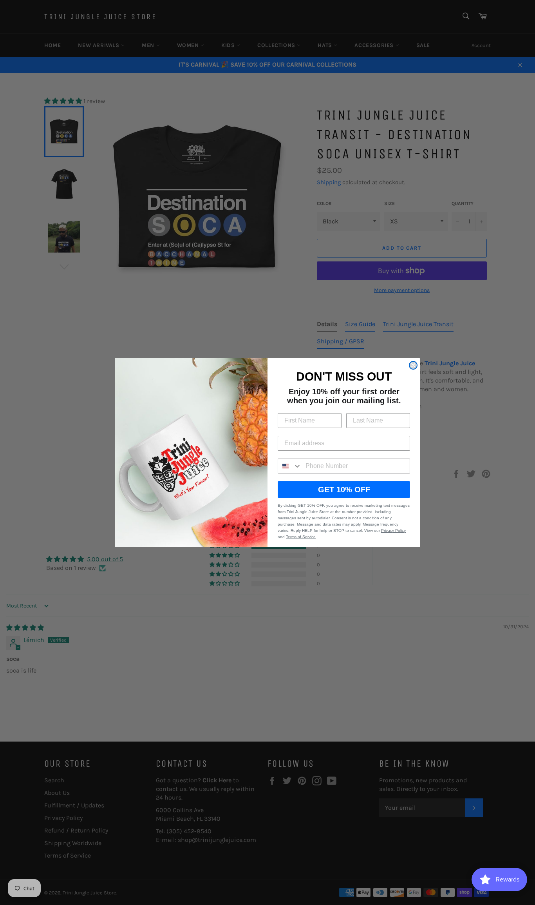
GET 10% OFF (344, 489)
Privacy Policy (393, 530)
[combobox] (290, 466)
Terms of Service (301, 537)
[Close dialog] (413, 365)
